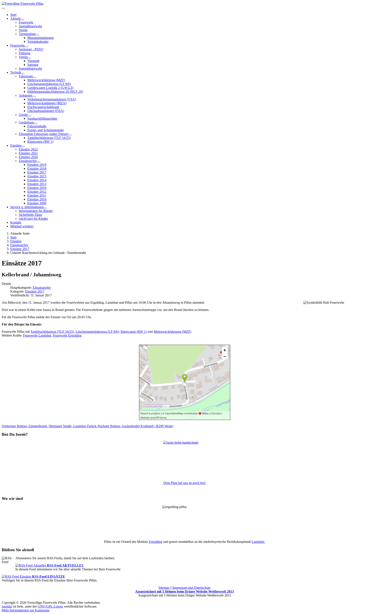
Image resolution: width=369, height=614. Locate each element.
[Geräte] (29, 115)
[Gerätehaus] (35, 123)
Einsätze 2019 (36, 164)
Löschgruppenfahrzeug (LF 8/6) (49, 84)
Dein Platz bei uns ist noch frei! (184, 483)
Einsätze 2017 (36, 172)
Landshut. (258, 541)
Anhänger (25, 95)
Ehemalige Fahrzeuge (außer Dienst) (43, 134)
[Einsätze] (23, 146)
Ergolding (155, 541)
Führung (24, 53)
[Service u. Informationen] (45, 208)
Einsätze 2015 (36, 176)
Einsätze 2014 (36, 180)
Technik (15, 72)
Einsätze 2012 (36, 191)
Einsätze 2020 (28, 157)
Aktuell (15, 18)
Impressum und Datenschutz (191, 587)
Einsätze (16, 145)
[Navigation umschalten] (3, 8)
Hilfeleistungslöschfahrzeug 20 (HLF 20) (55, 91)
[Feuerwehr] (26, 46)
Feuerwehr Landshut (37, 335)
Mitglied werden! (22, 226)
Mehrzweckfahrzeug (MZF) (46, 80)
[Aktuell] (22, 19)
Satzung (32, 64)
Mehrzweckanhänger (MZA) (46, 103)
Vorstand (33, 61)
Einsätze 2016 (36, 188)
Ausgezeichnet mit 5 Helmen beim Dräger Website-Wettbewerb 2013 (184, 591)
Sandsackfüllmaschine (42, 118)
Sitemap (163, 587)
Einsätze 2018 (36, 168)
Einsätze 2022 (28, 149)
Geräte (23, 114)
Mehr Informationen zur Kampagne (26, 610)
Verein (23, 30)
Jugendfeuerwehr (30, 26)
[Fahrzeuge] (34, 77)
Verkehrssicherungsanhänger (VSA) (51, 99)
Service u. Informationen (27, 207)
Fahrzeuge (26, 76)
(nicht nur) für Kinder (33, 218)
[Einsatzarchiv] (38, 162)
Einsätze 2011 (36, 195)
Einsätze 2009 (36, 203)
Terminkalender (37, 41)
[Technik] (23, 73)
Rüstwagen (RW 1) (40, 141)
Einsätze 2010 (36, 199)
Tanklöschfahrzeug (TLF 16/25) (49, 138)
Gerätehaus (26, 122)
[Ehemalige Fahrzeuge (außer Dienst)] (70, 135)
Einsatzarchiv (28, 161)
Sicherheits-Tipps (30, 214)
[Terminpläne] (37, 35)
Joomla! (7, 606)
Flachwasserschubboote (43, 107)
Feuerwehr (26, 22)
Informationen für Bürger (36, 211)
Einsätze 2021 (28, 153)
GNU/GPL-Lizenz (50, 606)
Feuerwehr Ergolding (67, 335)
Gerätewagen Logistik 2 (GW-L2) (50, 88)
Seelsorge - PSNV (31, 49)
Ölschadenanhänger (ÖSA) (45, 111)
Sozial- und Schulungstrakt (45, 130)
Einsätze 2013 (36, 184)
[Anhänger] (34, 96)
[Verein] (29, 58)
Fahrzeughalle (36, 126)
